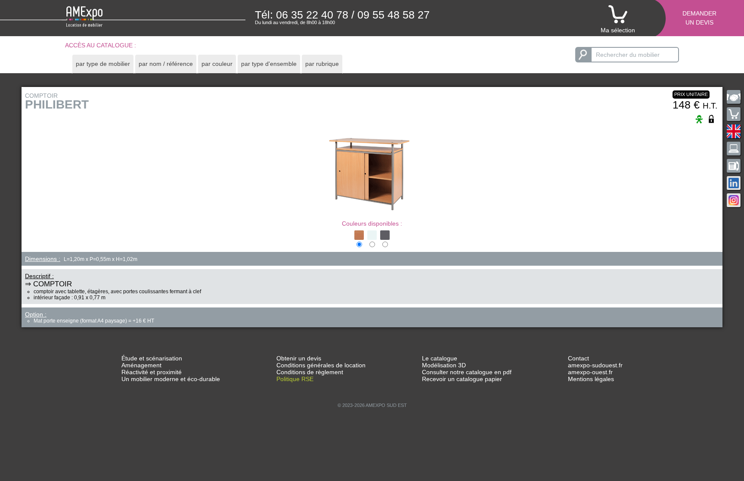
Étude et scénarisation (151, 358)
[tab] (103, 64)
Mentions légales (591, 378)
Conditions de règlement (309, 372)
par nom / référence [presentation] (166, 63)
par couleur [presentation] (217, 63)
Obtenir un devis (298, 358)
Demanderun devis (699, 18)
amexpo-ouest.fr (590, 372)
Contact (578, 358)
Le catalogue (439, 358)
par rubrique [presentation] (322, 63)
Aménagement (141, 365)
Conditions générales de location (321, 365)
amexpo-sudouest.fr (595, 365)
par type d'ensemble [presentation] (269, 63)
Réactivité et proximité (151, 372)
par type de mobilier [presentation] (103, 63)
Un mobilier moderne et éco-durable (170, 378)
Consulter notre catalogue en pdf (467, 372)
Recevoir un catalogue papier (462, 378)
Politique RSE (294, 378)
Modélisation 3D (444, 365)
